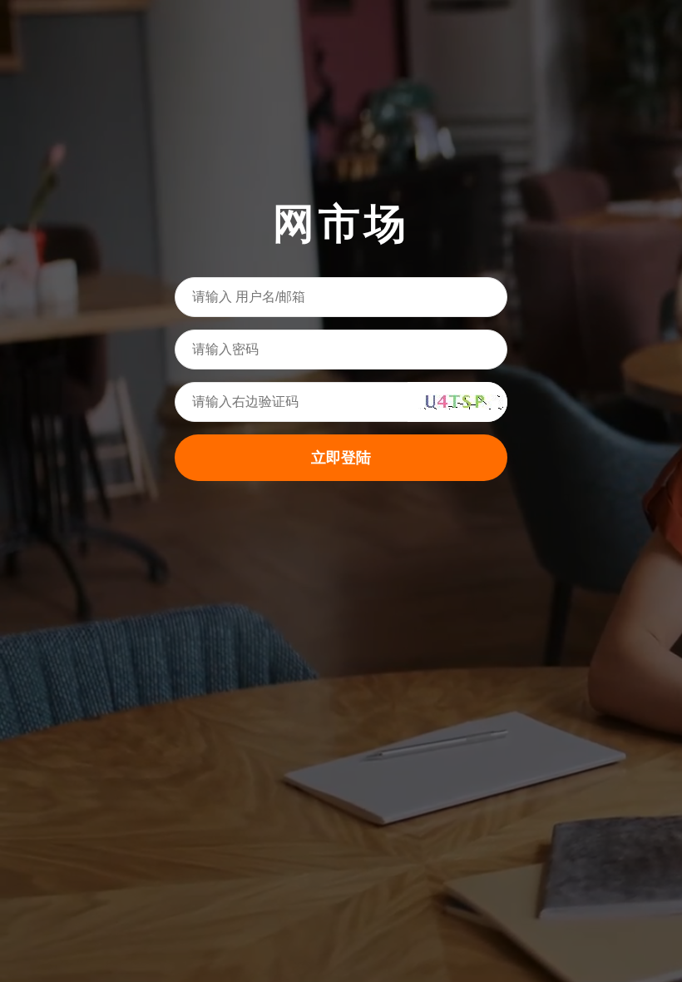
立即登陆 (341, 457)
